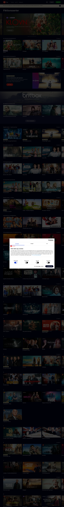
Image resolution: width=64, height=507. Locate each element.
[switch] (26, 262)
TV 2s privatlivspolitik (36, 255)
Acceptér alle (49, 266)
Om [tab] (47, 243)
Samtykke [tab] (17, 243)
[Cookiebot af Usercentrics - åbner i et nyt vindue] (49, 240)
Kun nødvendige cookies (38, 266)
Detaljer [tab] (32, 243)
